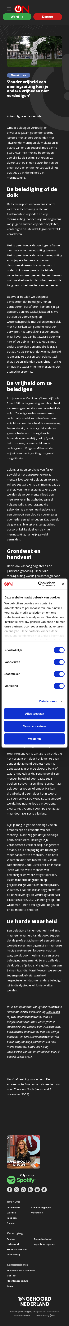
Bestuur (11, 1239)
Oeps (10, 1286)
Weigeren (34, 738)
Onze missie (13, 1208)
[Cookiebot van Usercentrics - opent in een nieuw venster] (40, 583)
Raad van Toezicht (17, 1249)
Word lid (17, 17)
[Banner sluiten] (63, 584)
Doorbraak (53, 1012)
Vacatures (37, 1213)
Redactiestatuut (43, 1239)
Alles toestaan (34, 713)
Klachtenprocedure (17, 1281)
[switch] (59, 662)
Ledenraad (13, 1244)
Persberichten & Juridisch (21, 1271)
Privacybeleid (22, 1315)
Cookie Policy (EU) (44, 1315)
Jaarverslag (13, 1255)
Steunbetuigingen (41, 1208)
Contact (11, 1276)
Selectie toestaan (34, 726)
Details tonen (48, 701)
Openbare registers (45, 1244)
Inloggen (12, 1218)
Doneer (47, 17)
